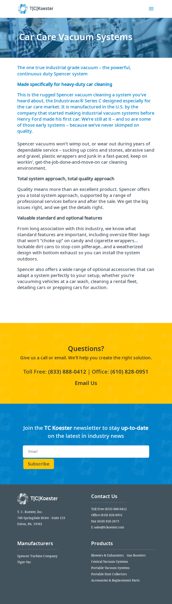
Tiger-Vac (24, 562)
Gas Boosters (136, 555)
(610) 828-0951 (129, 371)
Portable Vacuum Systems (110, 568)
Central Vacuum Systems (109, 561)
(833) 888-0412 (67, 371)
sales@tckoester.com (109, 527)
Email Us (86, 383)
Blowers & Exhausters (107, 555)
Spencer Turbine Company (37, 556)
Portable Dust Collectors (109, 574)
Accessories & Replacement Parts (115, 580)
